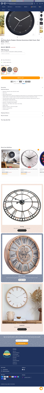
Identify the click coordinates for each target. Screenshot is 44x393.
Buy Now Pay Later (16, 355)
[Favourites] (37, 3)
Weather (26, 6)
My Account (15, 363)
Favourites (14, 357)
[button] (41, 388)
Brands (3, 9)
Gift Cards (14, 359)
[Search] (32, 4)
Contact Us (15, 362)
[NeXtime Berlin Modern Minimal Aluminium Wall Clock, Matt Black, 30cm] (8, 133)
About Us (14, 351)
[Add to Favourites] (42, 77)
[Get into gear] (22, 254)
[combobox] (21, 4)
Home (2, 38)
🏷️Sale (40, 6)
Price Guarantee (15, 354)
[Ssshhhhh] (22, 304)
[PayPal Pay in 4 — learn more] (24, 83)
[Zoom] (33, 34)
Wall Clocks (10, 6)
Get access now (21, 343)
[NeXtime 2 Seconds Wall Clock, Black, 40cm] (10, 162)
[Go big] (22, 205)
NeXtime (9, 147)
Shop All (3, 6)
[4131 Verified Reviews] (7, 357)
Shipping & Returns (16, 352)
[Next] (41, 37)
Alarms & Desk (18, 6)
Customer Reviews (16, 360)
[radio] (4, 71)
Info (9, 9)
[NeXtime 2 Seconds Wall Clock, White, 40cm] (29, 162)
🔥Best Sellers (33, 6)
